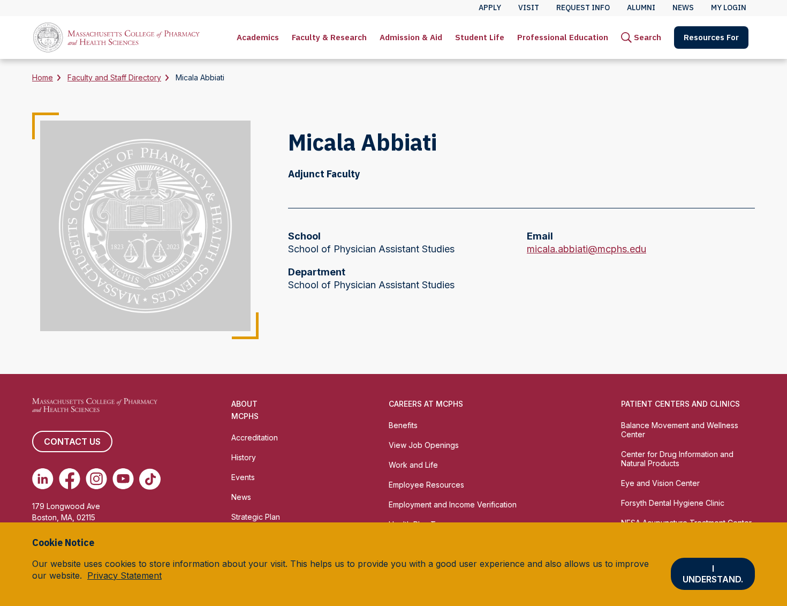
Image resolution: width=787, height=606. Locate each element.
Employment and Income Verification (453, 504)
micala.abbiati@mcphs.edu (586, 249)
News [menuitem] (683, 7)
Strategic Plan (255, 516)
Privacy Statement (124, 575)
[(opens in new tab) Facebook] (69, 479)
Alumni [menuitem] (641, 7)
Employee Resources (426, 484)
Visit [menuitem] (528, 7)
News (241, 497)
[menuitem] (257, 37)
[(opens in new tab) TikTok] (150, 479)
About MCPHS (245, 410)
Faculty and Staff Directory (114, 77)
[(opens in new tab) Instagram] (96, 479)
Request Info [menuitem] (583, 7)
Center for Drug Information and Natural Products (677, 459)
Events (243, 477)
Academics (258, 37)
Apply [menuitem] (490, 7)
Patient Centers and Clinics (680, 403)
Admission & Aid (411, 37)
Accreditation (254, 437)
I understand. (713, 574)
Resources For (711, 37)
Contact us (72, 441)
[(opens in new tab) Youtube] (123, 479)
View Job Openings (424, 445)
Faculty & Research (329, 37)
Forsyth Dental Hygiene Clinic (672, 502)
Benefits (403, 425)
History (243, 457)
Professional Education (562, 37)
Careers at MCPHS (426, 403)
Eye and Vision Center (660, 483)
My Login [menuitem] (728, 7)
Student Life (479, 37)
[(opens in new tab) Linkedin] (43, 479)
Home (42, 77)
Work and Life (413, 464)
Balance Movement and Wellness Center (679, 430)
